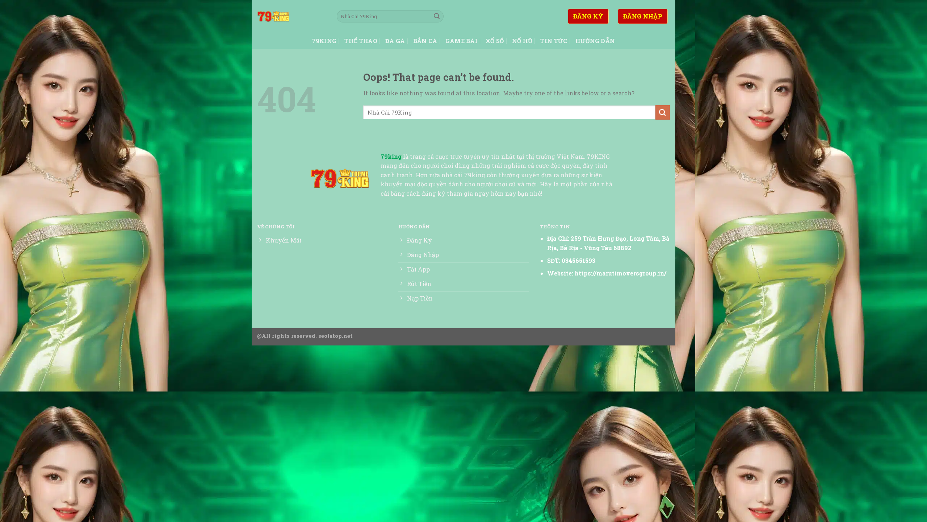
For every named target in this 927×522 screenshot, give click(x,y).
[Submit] (437, 16)
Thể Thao (360, 41)
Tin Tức (553, 41)
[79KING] (291, 16)
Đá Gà (395, 41)
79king (324, 41)
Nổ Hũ (522, 41)
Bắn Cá (425, 41)
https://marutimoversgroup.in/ (620, 273)
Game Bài (461, 41)
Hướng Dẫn (595, 41)
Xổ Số (495, 41)
